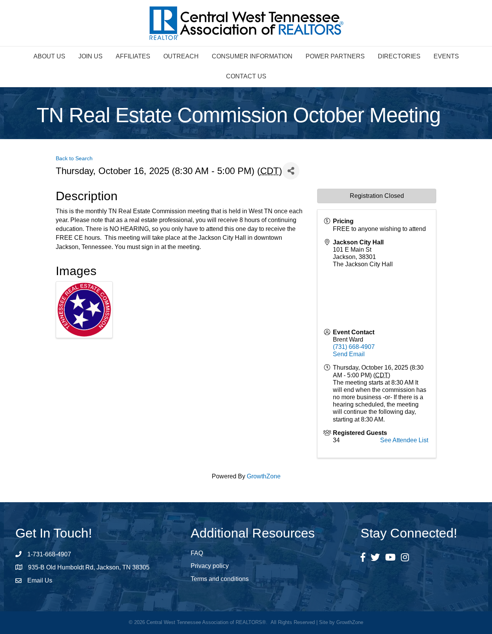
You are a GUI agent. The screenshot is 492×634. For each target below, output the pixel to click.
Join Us (90, 56)
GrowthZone (264, 476)
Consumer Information (252, 56)
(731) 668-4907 (354, 347)
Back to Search (74, 158)
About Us (49, 56)
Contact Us (246, 76)
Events (446, 56)
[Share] (290, 170)
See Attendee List (404, 440)
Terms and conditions (220, 579)
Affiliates (133, 56)
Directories (399, 56)
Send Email (349, 354)
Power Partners (335, 56)
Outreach (181, 56)
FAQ (197, 553)
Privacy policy (210, 566)
